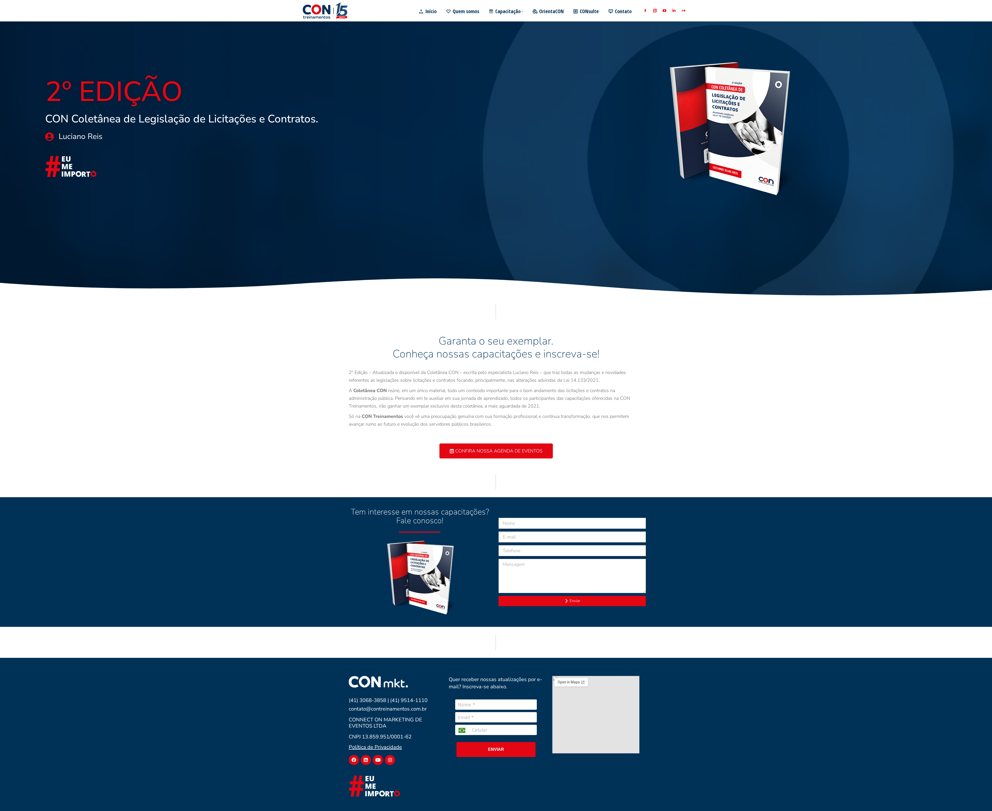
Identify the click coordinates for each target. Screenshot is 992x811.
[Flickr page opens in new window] (683, 10)
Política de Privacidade (375, 747)
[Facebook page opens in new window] (645, 10)
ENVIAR (496, 749)
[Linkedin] (366, 760)
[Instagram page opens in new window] (655, 10)
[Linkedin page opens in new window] (674, 10)
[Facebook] (354, 760)
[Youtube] (378, 760)
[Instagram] (390, 760)
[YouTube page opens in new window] (664, 10)
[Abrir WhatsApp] (979, 798)
